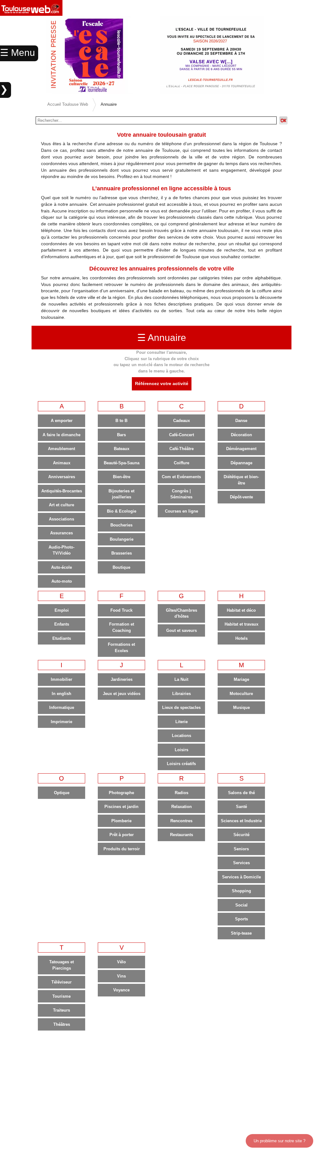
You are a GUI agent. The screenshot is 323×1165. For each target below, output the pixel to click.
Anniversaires (61, 476)
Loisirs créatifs (181, 763)
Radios (181, 792)
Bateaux (121, 448)
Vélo (121, 962)
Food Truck (121, 610)
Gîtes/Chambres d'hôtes (181, 613)
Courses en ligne (181, 511)
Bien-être (121, 476)
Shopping (241, 891)
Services (241, 862)
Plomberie (121, 820)
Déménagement (241, 448)
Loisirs (181, 749)
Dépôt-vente (241, 497)
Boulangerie (121, 539)
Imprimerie (61, 721)
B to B (121, 420)
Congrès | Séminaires (181, 494)
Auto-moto (61, 581)
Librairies (181, 693)
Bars (121, 434)
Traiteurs (61, 1010)
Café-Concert (181, 434)
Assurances (61, 533)
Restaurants (181, 834)
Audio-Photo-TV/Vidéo (61, 550)
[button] (298, 55)
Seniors (241, 849)
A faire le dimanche (61, 434)
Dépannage (241, 463)
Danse (241, 420)
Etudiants (61, 638)
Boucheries (121, 525)
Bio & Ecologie (121, 511)
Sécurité (241, 834)
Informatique (61, 707)
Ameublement (61, 448)
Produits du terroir (121, 849)
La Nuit (181, 679)
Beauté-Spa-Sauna (121, 463)
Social (241, 905)
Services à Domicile (241, 877)
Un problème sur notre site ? (279, 1140)
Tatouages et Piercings (61, 965)
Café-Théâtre (181, 448)
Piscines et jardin (121, 806)
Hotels (241, 638)
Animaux (61, 463)
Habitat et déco (241, 610)
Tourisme (61, 996)
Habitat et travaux (241, 624)
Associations (61, 519)
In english (61, 693)
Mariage (241, 679)
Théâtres (61, 1024)
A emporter (62, 420)
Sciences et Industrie (241, 820)
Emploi (62, 610)
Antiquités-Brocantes (61, 491)
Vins (121, 976)
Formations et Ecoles (121, 647)
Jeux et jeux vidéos (121, 693)
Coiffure (181, 463)
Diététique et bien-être (241, 479)
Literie (181, 721)
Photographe (121, 792)
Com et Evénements (181, 476)
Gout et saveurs (181, 630)
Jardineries (121, 679)
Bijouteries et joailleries (121, 494)
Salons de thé (241, 792)
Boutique (121, 567)
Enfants (61, 624)
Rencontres (181, 820)
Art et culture (61, 504)
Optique (61, 792)
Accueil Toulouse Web (67, 104)
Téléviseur (61, 982)
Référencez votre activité (161, 383)
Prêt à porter (121, 834)
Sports (241, 919)
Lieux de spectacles (181, 707)
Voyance (121, 990)
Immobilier (61, 679)
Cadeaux (181, 420)
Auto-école (61, 567)
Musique (241, 707)
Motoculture (241, 693)
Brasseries (121, 553)
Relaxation (181, 806)
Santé (241, 806)
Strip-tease (241, 933)
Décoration (241, 434)
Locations (181, 735)
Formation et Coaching (121, 627)
